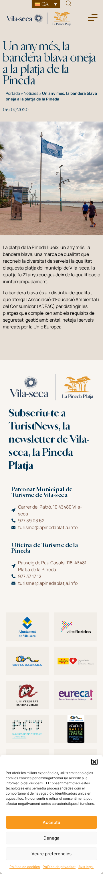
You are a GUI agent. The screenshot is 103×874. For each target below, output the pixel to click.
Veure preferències (51, 853)
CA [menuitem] (44, 4)
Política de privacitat (59, 867)
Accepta (51, 822)
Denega (51, 838)
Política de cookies (24, 867)
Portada (13, 93)
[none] (45, 4)
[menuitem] (45, 4)
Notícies (31, 93)
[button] (94, 762)
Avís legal (86, 867)
